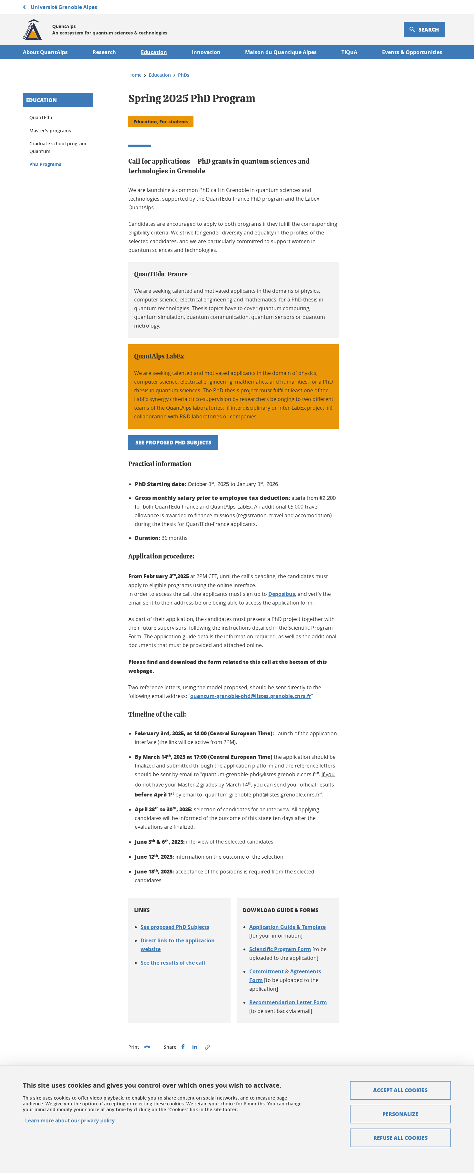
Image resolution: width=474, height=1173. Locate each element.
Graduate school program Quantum (57, 147)
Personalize (400, 1114)
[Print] (147, 1047)
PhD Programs (45, 164)
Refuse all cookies (400, 1137)
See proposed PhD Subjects (173, 442)
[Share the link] (208, 1047)
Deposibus (281, 593)
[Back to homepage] (32, 29)
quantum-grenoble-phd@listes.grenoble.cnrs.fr (250, 696)
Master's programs (50, 131)
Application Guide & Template (287, 926)
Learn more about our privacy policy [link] (70, 1121)
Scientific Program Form (280, 949)
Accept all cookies (400, 1090)
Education (41, 100)
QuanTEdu (40, 117)
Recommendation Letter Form (288, 1002)
